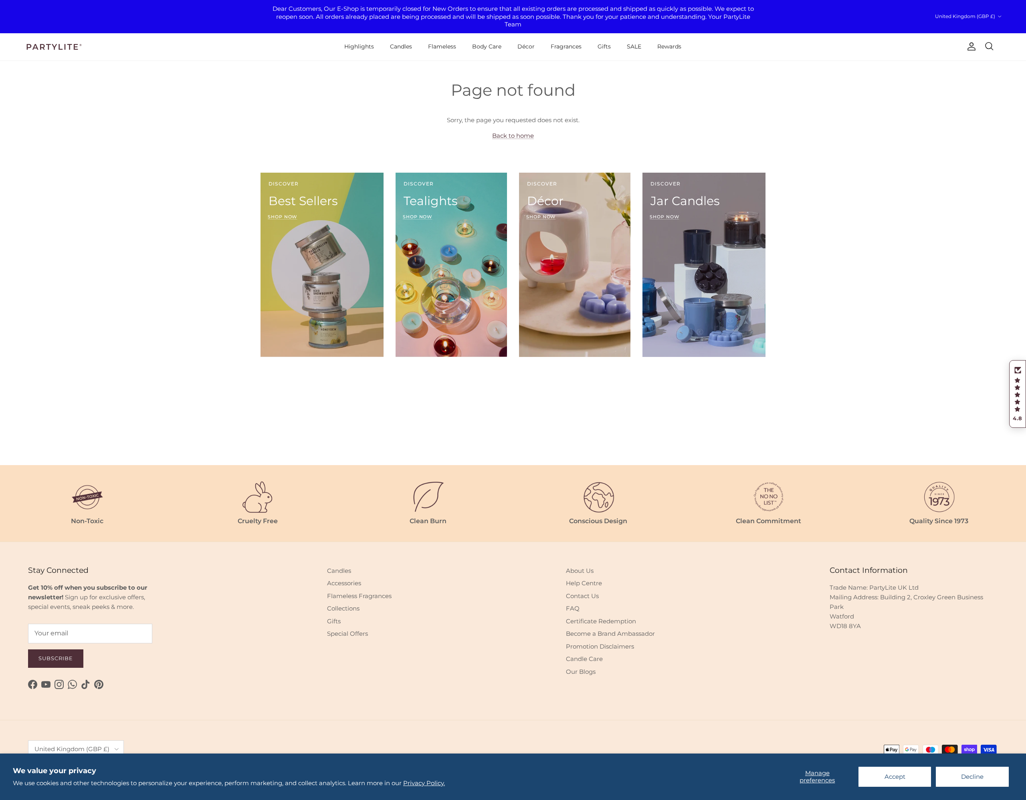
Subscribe (55, 658)
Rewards (669, 46)
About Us (580, 570)
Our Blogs (581, 671)
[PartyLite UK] (54, 46)
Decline (972, 776)
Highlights (359, 46)
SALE (634, 46)
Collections (343, 608)
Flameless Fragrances (359, 596)
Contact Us (582, 596)
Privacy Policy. (424, 783)
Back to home (513, 135)
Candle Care (584, 659)
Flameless (442, 46)
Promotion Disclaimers (600, 646)
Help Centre (584, 583)
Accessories (344, 583)
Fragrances (566, 46)
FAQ (573, 608)
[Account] (969, 46)
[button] (1017, 394)
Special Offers (347, 633)
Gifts (604, 46)
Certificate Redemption (601, 621)
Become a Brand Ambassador (610, 633)
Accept (895, 776)
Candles (401, 46)
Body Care (486, 46)
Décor (526, 46)
